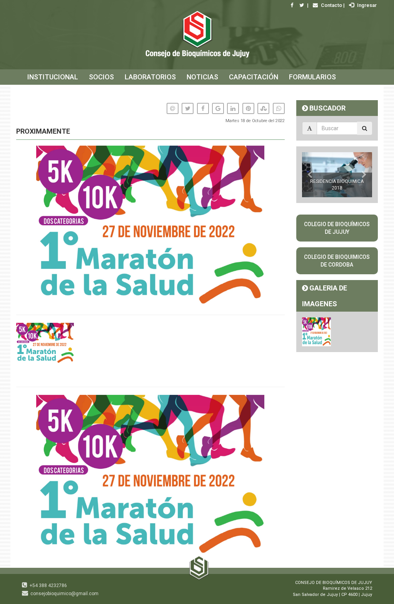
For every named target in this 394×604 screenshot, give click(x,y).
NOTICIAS (202, 77)
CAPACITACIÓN (253, 77)
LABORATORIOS (150, 77)
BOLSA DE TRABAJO (59, 92)
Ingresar (366, 5)
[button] (278, 402)
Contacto (331, 5)
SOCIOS (101, 77)
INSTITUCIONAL (52, 77)
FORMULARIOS (312, 77)
